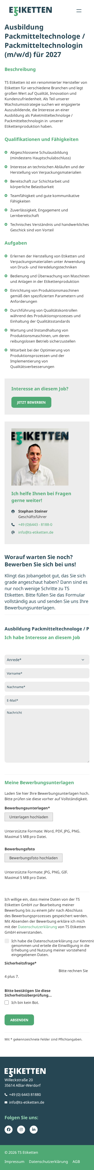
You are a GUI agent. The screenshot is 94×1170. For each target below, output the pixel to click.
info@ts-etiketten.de (35, 532)
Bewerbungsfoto (20, 849)
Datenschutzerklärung (37, 926)
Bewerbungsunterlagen (27, 808)
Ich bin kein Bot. (25, 1002)
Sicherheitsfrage (21, 963)
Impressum (14, 1161)
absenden (19, 1020)
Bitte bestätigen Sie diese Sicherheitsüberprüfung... (28, 992)
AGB (76, 1161)
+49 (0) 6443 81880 (25, 1094)
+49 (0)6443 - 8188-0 (35, 524)
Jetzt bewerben (31, 402)
